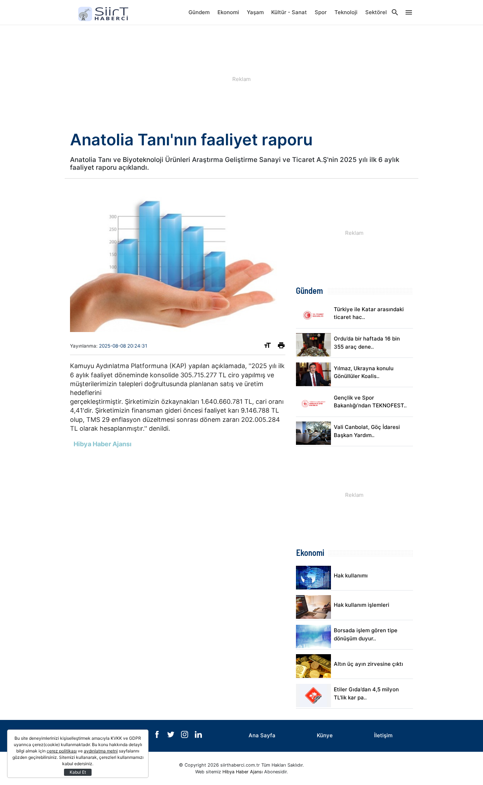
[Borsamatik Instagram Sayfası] (185, 736)
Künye (325, 735)
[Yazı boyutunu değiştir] (267, 346)
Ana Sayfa (262, 735)
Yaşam (255, 12)
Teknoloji (345, 12)
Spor (321, 12)
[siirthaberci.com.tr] (105, 12)
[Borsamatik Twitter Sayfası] (171, 736)
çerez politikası (62, 751)
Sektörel (376, 12)
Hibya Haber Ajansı (242, 771)
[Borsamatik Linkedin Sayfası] (198, 736)
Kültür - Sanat (289, 12)
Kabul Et (78, 772)
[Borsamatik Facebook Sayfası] (157, 736)
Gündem (199, 12)
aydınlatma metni (101, 751)
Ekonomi (228, 12)
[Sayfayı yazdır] (281, 346)
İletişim (383, 735)
